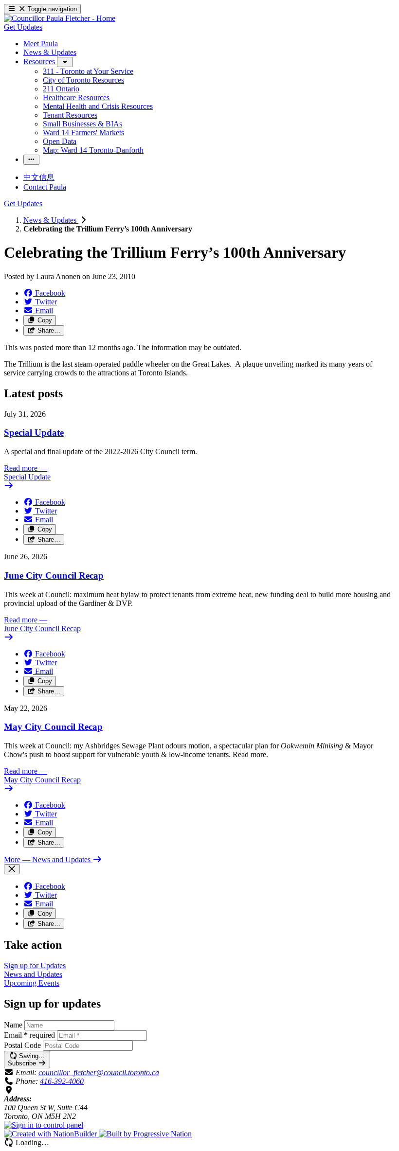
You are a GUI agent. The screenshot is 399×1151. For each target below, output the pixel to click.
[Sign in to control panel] (43, 1125)
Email (29, 1035)
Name (13, 1025)
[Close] (12, 869)
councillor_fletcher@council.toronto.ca (98, 1072)
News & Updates (50, 220)
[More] (65, 62)
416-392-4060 (62, 1081)
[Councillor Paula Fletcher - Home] (59, 18)
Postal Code (22, 1045)
